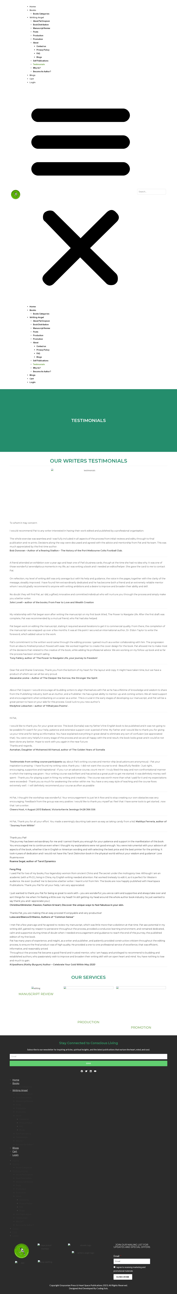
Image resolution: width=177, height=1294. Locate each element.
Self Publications (40, 61)
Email (117, 1255)
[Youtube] (95, 1071)
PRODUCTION (88, 1022)
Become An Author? (42, 71)
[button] (80, 194)
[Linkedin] (90, 1071)
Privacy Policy (43, 50)
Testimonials (39, 64)
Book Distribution (41, 25)
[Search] (140, 197)
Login (33, 82)
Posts (35, 32)
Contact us (41, 46)
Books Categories (41, 14)
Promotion (38, 39)
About (35, 43)
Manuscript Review (41, 28)
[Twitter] (86, 1071)
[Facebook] (82, 1071)
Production (38, 35)
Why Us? (37, 68)
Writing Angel (37, 17)
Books (33, 10)
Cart (32, 79)
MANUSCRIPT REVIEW (36, 994)
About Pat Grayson (41, 21)
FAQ (38, 53)
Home (33, 6)
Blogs (39, 57)
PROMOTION (141, 1027)
